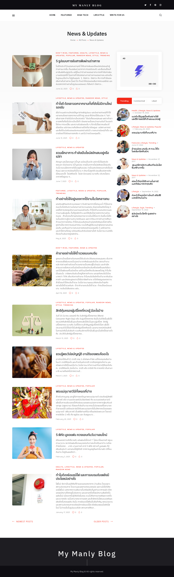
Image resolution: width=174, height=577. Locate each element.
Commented (139, 101)
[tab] (124, 101)
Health (83, 53)
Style (96, 55)
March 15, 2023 (62, 338)
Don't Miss (61, 53)
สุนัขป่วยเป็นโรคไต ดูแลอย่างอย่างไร (144, 214)
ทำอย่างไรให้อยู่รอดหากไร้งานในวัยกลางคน (83, 199)
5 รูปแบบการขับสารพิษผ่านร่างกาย (78, 61)
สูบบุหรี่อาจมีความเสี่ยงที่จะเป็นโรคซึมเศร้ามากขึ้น (147, 166)
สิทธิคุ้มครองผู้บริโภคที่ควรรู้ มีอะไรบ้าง (79, 310)
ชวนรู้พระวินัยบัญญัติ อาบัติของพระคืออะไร (82, 354)
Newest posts (24, 521)
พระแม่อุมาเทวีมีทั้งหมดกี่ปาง (74, 391)
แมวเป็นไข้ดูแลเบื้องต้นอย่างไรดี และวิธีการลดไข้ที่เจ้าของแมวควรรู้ (146, 117)
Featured (74, 53)
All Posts (82, 40)
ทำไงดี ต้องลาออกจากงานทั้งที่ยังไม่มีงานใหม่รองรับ (84, 105)
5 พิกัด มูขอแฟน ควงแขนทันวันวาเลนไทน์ (82, 434)
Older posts (101, 521)
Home (72, 40)
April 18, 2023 (61, 293)
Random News (84, 55)
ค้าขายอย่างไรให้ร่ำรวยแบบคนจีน (77, 253)
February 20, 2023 (63, 419)
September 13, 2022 (140, 210)
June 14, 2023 (61, 138)
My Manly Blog (87, 553)
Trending (105, 55)
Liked (154, 101)
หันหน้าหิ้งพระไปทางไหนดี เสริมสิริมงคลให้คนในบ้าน (146, 196)
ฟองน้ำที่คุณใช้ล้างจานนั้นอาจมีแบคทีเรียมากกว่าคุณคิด (145, 182)
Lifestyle (94, 53)
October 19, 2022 (142, 113)
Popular (70, 55)
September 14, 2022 (150, 191)
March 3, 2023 (61, 376)
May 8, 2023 (61, 238)
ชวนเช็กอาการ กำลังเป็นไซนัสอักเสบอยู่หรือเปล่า (82, 154)
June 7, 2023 (61, 181)
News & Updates (75, 98)
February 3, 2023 (63, 456)
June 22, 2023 (61, 89)
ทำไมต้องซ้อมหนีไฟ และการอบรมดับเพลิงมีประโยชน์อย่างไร (82, 476)
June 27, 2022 (137, 145)
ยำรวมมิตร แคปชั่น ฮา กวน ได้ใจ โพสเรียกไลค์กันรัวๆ (145, 150)
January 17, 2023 (63, 512)
